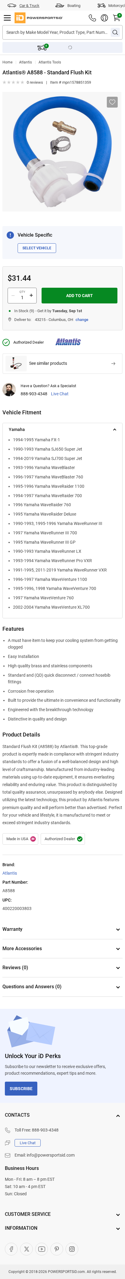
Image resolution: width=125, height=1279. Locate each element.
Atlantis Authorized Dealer (63, 839)
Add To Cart (79, 295)
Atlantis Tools (50, 62)
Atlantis (25, 62)
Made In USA (20, 839)
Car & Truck (29, 5)
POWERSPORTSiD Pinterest (56, 1249)
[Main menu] (7, 18)
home (7, 62)
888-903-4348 (34, 394)
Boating (73, 5)
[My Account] (104, 18)
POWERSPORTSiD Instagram (72, 1249)
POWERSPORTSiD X (26, 1249)
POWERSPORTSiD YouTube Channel (41, 1249)
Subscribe (21, 1088)
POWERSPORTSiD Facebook (11, 1249)
